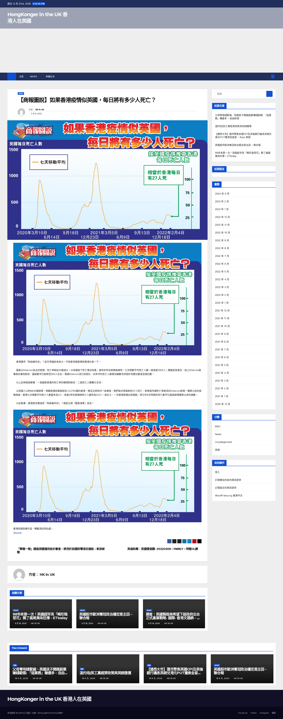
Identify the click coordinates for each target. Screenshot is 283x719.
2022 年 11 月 (222, 224)
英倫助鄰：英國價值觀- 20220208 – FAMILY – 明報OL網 (162, 549)
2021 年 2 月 (222, 388)
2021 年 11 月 (222, 318)
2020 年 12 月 (222, 404)
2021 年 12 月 (222, 310)
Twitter (253, 713)
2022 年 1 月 (222, 302)
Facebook (242, 713)
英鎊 (217, 449)
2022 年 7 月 (222, 256)
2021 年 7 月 (222, 349)
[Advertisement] (141, 50)
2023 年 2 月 (222, 201)
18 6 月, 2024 (22, 678)
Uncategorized (223, 442)
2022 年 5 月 (222, 271)
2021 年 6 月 (222, 357)
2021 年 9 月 (222, 333)
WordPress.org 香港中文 (229, 495)
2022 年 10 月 (222, 232)
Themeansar (53, 713)
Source (17, 532)
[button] (268, 76)
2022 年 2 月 (222, 294)
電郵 (274, 713)
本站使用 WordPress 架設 (19, 713)
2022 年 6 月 (222, 263)
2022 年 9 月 (222, 240)
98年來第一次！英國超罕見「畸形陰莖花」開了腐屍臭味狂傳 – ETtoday (40, 616)
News (34, 76)
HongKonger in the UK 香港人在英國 (49, 699)
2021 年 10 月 (222, 326)
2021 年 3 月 (222, 380)
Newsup (41, 713)
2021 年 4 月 (222, 372)
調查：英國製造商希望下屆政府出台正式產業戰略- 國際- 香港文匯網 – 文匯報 (173, 618)
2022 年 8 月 (222, 248)
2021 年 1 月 (221, 396)
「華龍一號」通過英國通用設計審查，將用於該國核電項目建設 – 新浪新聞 (61, 550)
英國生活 (50, 76)
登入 (217, 472)
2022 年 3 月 (222, 287)
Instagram (264, 713)
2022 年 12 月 (222, 217)
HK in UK (39, 109)
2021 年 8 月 (222, 341)
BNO (218, 426)
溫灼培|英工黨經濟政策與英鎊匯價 (233, 126)
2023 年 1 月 (222, 209)
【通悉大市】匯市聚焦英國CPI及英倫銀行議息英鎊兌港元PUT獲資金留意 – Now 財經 (175, 673)
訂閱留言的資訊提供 (226, 487)
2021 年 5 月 (222, 365)
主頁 (21, 76)
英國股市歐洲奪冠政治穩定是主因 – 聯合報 (105, 616)
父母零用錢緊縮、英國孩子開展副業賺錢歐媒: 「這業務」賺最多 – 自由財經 (40, 673)
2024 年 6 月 (222, 193)
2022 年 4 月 (222, 279)
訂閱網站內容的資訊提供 (228, 479)
